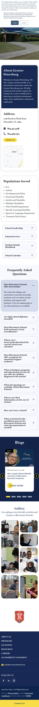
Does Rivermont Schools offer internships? (15, 285)
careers (23, 303)
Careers (5, 653)
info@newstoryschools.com (15, 665)
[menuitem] (19, 637)
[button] (36, 476)
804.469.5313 (13, 134)
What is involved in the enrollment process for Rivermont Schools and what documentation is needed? (15, 423)
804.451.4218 (13, 128)
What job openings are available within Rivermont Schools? (17, 387)
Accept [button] (15, 23)
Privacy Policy (13, 693)
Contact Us (19, 703)
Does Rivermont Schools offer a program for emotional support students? (15, 358)
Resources (7, 649)
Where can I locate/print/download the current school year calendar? (16, 343)
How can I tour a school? (15, 410)
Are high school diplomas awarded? (16, 317)
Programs (6, 641)
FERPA (28, 696)
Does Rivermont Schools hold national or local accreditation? (15, 329)
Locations (6, 645)
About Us (6, 637)
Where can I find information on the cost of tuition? (16, 399)
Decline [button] (24, 23)
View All (22, 595)
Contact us (11, 140)
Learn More (15, 486)
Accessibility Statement (14, 657)
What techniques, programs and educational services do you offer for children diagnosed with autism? (17, 373)
